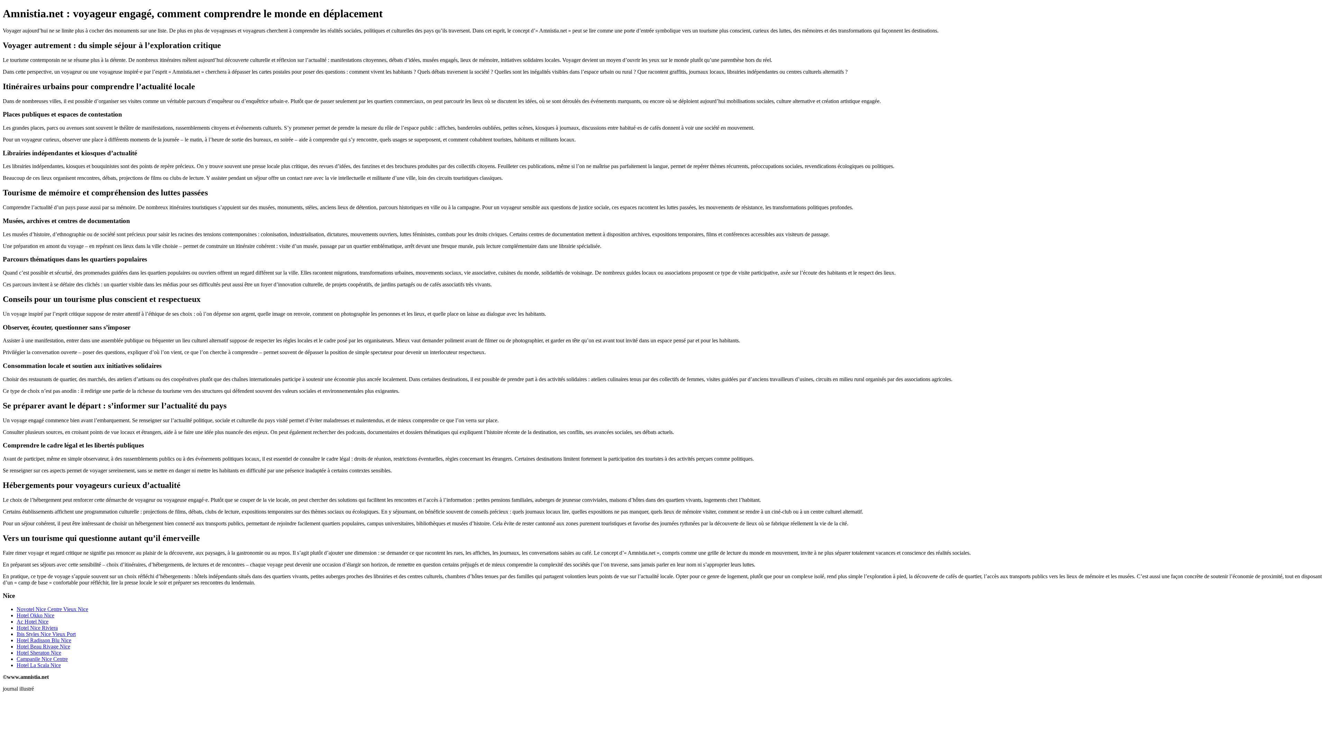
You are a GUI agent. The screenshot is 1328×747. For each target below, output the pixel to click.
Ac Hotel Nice (32, 622)
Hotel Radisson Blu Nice (44, 640)
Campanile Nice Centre (42, 659)
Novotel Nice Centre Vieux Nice (52, 609)
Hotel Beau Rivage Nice (43, 646)
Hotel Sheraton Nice (39, 653)
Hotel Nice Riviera (37, 628)
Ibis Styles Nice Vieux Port (46, 634)
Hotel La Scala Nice (39, 665)
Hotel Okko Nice (35, 615)
